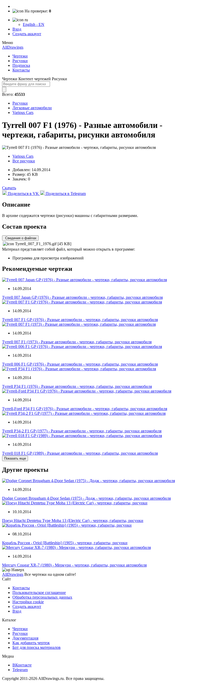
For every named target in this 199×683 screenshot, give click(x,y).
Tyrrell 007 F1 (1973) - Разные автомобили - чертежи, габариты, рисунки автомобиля (77, 342)
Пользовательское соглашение (39, 592)
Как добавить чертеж (31, 643)
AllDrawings (12, 47)
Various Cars (22, 112)
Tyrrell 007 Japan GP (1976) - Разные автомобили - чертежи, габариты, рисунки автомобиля (82, 297)
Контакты (21, 70)
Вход (16, 29)
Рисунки (20, 61)
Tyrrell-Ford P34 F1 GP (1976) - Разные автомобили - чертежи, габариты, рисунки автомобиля (84, 408)
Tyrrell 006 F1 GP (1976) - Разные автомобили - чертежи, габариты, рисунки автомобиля (80, 364)
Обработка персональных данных (42, 597)
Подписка (21, 65)
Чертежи (20, 56)
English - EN (33, 24)
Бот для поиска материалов (36, 647)
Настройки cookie (28, 602)
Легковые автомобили (32, 108)
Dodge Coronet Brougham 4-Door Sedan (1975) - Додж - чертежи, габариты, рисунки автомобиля (86, 498)
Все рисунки (23, 161)
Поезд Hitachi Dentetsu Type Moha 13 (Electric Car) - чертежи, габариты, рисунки (72, 520)
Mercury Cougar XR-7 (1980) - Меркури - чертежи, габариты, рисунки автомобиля (74, 565)
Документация (25, 638)
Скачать (9, 188)
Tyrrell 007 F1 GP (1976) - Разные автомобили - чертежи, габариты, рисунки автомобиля (80, 319)
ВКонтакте (22, 665)
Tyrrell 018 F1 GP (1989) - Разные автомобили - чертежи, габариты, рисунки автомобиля (80, 453)
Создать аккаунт (26, 34)
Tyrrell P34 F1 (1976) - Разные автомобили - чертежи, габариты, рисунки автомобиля (77, 386)
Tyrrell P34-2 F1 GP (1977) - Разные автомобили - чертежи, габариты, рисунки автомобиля (81, 431)
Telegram (20, 669)
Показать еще (15, 458)
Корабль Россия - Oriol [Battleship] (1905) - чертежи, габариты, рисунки (64, 543)
